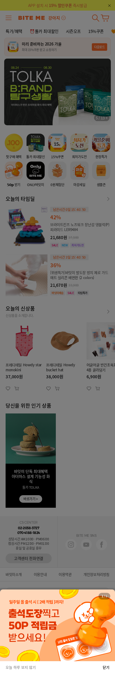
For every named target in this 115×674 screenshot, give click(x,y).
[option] (57, 625)
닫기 (106, 667)
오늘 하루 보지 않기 (21, 667)
